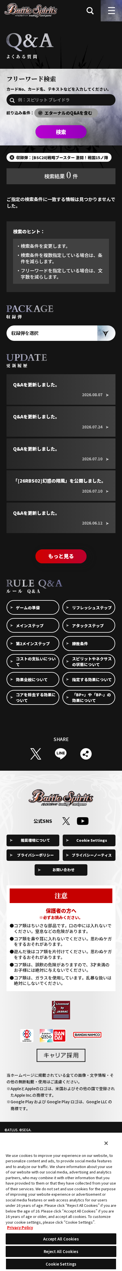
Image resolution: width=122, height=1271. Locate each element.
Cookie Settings (91, 840)
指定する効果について (92, 679)
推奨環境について (35, 840)
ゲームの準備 (28, 607)
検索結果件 (60, 175)
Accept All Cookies (61, 1239)
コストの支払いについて (36, 661)
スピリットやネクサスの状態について (92, 661)
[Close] (106, 1143)
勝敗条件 (80, 643)
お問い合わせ (63, 869)
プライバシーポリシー (35, 855)
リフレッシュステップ (92, 607)
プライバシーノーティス (92, 855)
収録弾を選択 (25, 333)
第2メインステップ (33, 643)
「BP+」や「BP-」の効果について (91, 697)
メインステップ (30, 625)
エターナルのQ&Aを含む (68, 113)
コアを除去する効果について (36, 697)
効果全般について (32, 679)
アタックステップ (88, 625)
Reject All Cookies (61, 1251)
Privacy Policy (20, 1227)
